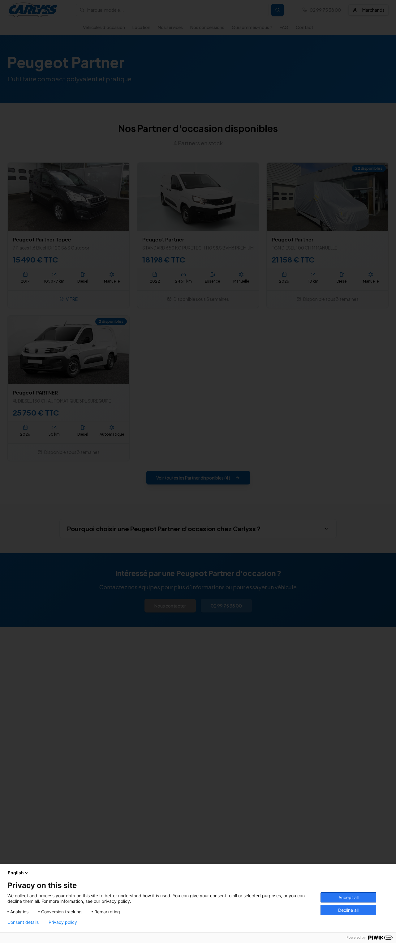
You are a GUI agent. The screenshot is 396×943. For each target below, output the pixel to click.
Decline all (348, 910)
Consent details (23, 922)
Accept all (348, 897)
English (16, 872)
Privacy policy (63, 922)
